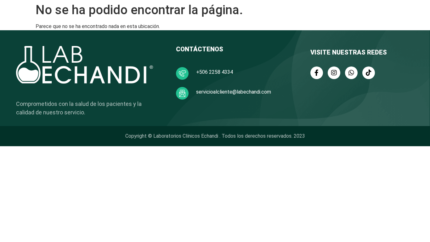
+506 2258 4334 (214, 72)
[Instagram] (334, 72)
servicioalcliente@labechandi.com (233, 92)
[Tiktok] (368, 72)
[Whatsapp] (351, 72)
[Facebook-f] (316, 72)
